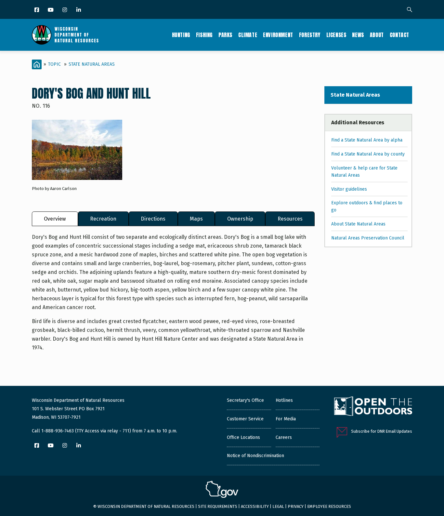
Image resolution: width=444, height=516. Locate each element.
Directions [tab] (153, 219)
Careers (284, 437)
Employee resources (329, 506)
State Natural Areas (92, 64)
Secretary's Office (245, 400)
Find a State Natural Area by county (368, 154)
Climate (247, 35)
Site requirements (217, 506)
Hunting (181, 35)
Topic (54, 64)
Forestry (309, 35)
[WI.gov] (222, 490)
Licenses (336, 35)
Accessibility (255, 506)
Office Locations (243, 437)
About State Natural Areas (358, 224)
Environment (278, 35)
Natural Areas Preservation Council (367, 238)
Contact (399, 35)
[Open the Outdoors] (373, 407)
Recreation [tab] (103, 219)
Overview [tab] (55, 219)
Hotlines (284, 400)
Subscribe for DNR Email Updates (381, 431)
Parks (225, 35)
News (358, 35)
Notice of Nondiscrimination (255, 455)
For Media (286, 419)
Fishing (204, 35)
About (377, 35)
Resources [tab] (290, 219)
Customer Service (245, 419)
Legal (278, 506)
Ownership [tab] (240, 219)
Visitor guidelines (349, 189)
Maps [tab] (196, 219)
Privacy (296, 506)
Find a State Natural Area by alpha (366, 140)
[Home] (65, 35)
